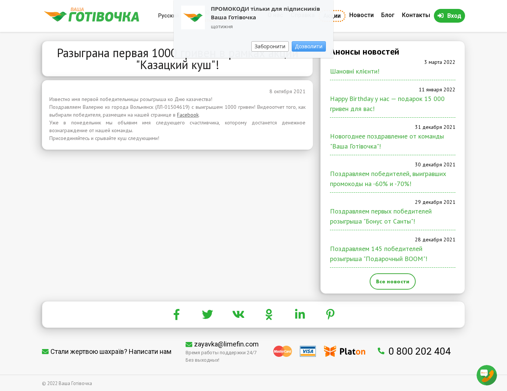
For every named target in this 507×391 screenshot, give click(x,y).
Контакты (416, 15)
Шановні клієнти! (354, 71)
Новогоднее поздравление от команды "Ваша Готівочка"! (387, 141)
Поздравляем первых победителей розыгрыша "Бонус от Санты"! (381, 216)
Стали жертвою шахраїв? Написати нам (110, 351)
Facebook (188, 114)
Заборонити (270, 46)
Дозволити (309, 46)
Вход (454, 15)
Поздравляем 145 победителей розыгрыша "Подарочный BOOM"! (378, 253)
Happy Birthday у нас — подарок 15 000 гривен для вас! (387, 103)
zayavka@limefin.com (226, 344)
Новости (361, 15)
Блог (388, 15)
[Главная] (91, 19)
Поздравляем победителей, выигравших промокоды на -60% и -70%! (388, 178)
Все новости (392, 281)
